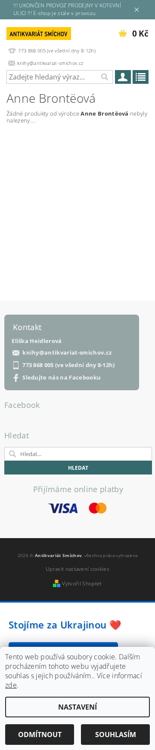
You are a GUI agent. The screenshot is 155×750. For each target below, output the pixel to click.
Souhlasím (115, 734)
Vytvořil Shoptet (82, 583)
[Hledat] (104, 76)
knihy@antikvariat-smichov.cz (67, 352)
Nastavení (77, 707)
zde (11, 685)
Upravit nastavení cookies (77, 568)
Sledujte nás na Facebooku (61, 377)
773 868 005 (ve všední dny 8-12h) (68, 365)
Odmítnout (40, 734)
